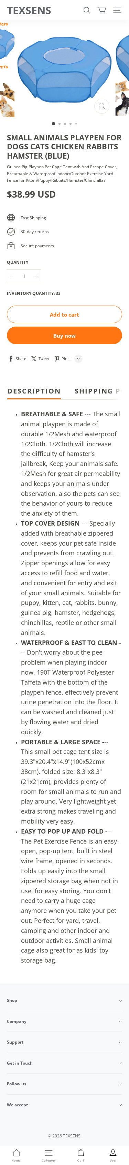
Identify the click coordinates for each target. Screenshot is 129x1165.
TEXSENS (29, 10)
